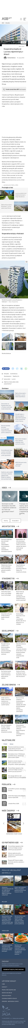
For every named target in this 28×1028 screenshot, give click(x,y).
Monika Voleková (11, 57)
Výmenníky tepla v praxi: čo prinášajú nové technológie (6, 593)
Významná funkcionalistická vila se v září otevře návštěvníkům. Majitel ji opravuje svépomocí (7, 891)
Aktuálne (6, 373)
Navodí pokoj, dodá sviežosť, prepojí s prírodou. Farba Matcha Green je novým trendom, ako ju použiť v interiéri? (7, 919)
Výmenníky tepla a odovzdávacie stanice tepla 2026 (16, 796)
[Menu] (24, 19)
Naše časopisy (8, 810)
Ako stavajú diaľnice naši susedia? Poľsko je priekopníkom (17, 776)
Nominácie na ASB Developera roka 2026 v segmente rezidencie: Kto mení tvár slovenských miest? (9, 507)
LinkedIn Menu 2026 (13, 803)
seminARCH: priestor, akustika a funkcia (17, 789)
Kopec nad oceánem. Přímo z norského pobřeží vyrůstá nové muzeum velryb (20, 889)
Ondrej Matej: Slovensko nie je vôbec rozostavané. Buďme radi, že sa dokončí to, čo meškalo (21, 619)
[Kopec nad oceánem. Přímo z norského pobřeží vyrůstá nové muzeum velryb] (21, 880)
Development (7, 376)
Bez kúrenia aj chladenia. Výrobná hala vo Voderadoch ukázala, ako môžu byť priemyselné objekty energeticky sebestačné (21, 704)
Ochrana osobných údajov (9, 998)
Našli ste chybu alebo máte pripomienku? (11, 382)
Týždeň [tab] (5, 744)
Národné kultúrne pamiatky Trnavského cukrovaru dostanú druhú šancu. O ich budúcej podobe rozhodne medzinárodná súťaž (21, 650)
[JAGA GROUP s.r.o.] (6, 1010)
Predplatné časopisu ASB (9, 989)
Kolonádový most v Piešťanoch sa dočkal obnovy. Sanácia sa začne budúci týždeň (16, 755)
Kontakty (4, 987)
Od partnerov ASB (10, 842)
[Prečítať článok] (9, 496)
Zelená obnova (9, 685)
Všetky (6, 520)
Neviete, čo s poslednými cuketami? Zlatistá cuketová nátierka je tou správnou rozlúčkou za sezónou (20, 949)
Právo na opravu (6, 995)
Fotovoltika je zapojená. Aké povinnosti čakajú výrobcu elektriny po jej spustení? (15, 769)
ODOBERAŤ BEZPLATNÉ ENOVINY (13, 969)
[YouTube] (26, 368)
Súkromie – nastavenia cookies (10, 1001)
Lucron (14, 379)
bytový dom (7, 379)
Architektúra (13, 373)
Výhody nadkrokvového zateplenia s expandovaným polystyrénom (15, 854)
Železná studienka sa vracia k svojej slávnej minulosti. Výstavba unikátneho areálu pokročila (16, 748)
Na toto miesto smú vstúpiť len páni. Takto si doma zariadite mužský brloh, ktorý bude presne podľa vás (20, 919)
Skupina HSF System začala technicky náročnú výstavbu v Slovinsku (16, 861)
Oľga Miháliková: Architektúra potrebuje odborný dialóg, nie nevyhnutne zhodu (21, 568)
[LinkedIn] (21, 368)
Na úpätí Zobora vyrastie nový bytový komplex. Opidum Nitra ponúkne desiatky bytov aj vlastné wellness (6, 649)
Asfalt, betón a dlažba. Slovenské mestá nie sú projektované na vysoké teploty (6, 701)
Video (4, 487)
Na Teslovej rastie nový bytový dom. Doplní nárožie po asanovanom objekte (6, 674)
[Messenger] (13, 368)
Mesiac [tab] (11, 744)
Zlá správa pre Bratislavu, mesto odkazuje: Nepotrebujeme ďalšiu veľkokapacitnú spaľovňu (21, 730)
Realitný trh (16, 376)
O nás (3, 984)
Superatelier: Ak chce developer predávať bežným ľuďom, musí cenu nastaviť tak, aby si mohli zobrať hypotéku (21, 544)
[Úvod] (7, 18)
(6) (24, 42)
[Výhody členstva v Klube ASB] (4, 89)
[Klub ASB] (21, 19)
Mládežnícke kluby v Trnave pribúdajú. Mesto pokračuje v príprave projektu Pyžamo (6, 568)
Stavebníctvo (8, 578)
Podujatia (6, 784)
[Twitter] (17, 368)
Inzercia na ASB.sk (7, 992)
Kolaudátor (15, 520)
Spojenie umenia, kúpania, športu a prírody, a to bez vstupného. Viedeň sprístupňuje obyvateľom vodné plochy (17, 762)
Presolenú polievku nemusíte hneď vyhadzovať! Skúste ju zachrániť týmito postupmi (7, 948)
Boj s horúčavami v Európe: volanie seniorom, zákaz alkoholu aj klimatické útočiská (6, 728)
